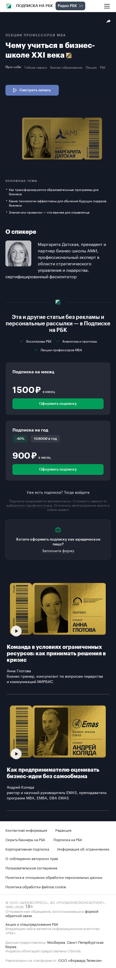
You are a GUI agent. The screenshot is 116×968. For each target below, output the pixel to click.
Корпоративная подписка (27, 848)
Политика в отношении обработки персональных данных (54, 877)
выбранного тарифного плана (29, 504)
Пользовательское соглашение (31, 867)
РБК (102, 67)
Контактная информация (26, 830)
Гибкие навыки (36, 67)
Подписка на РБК (67, 839)
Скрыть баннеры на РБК (25, 839)
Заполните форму (58, 550)
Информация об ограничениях (83, 848)
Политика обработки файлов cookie (35, 886)
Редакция (63, 830)
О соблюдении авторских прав (31, 858)
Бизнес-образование (66, 67)
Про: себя (13, 67)
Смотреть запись (35, 90)
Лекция (91, 67)
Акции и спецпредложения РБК (31, 924)
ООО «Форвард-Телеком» (80, 960)
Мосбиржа (56, 942)
